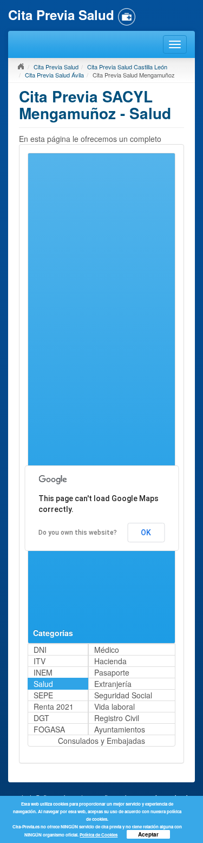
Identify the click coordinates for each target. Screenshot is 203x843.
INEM (43, 672)
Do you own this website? (77, 532)
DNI (40, 649)
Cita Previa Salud (56, 66)
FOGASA (49, 729)
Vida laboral (114, 706)
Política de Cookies (98, 835)
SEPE (43, 695)
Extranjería (113, 683)
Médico (106, 649)
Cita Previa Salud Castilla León (127, 66)
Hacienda (110, 661)
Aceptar (148, 834)
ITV (39, 661)
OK (146, 532)
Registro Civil (116, 717)
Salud (43, 683)
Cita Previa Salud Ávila (54, 74)
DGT (41, 717)
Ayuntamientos (119, 729)
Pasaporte (111, 672)
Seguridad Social (123, 695)
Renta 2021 (54, 706)
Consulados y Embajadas (101, 740)
